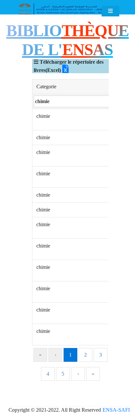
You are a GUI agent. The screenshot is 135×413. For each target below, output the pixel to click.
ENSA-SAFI (116, 410)
